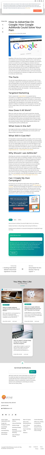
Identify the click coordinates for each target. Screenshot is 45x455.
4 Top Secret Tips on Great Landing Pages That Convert (24, 174)
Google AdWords (22, 96)
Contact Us (35, 446)
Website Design (15, 425)
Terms (41, 446)
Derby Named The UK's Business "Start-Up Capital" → (35, 269)
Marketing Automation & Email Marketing (16, 431)
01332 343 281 (5, 405)
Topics (15, 219)
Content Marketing (38, 419)
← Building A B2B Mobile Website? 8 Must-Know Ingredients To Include (9, 269)
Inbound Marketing (16, 423)
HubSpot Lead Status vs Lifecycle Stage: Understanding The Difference (23, 225)
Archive (19, 219)
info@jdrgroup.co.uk (7, 408)
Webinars (25, 432)
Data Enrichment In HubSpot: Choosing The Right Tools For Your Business (24, 223)
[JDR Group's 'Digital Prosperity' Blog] (22, 269)
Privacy (36, 448)
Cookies (42, 448)
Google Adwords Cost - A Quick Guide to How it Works (21, 149)
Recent (10, 219)
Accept (37, 10)
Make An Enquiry (27, 419)
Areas (30, 446)
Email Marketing (5, 430)
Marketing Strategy (16, 427)
